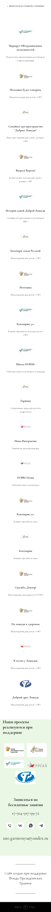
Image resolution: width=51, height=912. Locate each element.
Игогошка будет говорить (25, 90)
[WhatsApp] (30, 825)
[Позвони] (9, 825)
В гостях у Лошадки (26, 661)
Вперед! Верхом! (25, 170)
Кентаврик (25, 551)
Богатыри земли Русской (25, 251)
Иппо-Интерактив (26, 441)
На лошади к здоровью (25, 624)
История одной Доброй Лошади (25, 210)
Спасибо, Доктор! (25, 587)
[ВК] (20, 825)
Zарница (25, 401)
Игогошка (26, 287)
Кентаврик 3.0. (25, 324)
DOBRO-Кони (25, 477)
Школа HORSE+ (25, 364)
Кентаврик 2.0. (25, 514)
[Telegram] (41, 825)
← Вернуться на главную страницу (25, 6)
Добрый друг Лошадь (25, 697)
